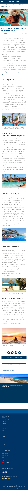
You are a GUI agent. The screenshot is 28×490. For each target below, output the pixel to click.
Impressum (4, 428)
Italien (6, 457)
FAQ (3, 439)
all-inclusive (5, 360)
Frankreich (7, 460)
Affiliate (3, 444)
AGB (3, 430)
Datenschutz (4, 421)
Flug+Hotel (23, 360)
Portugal (6, 455)
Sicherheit (4, 423)
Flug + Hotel (9, 5)
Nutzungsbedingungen (6, 419)
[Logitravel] (7, 478)
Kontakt (3, 442)
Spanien (6, 453)
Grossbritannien (8, 462)
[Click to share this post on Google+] (16, 352)
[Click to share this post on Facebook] (8, 352)
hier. (9, 110)
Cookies (3, 426)
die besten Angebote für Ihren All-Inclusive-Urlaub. (13, 72)
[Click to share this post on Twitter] (12, 352)
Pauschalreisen (5, 361)
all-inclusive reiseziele (14, 360)
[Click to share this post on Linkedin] (19, 352)
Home (3, 5)
